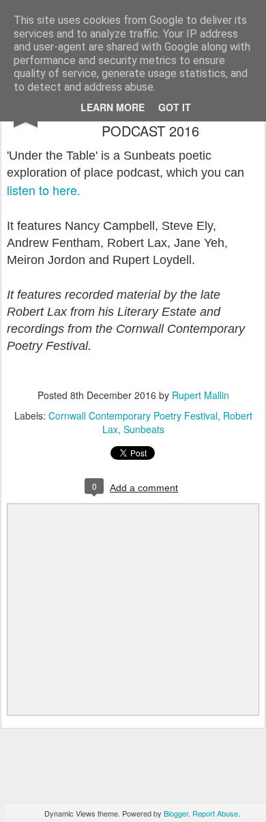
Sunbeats (143, 429)
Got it (174, 107)
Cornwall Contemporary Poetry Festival (133, 415)
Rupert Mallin (200, 395)
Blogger (176, 813)
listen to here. (43, 190)
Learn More (112, 107)
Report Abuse (215, 813)
